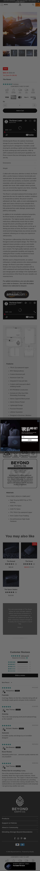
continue (30, 440)
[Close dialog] (38, 421)
